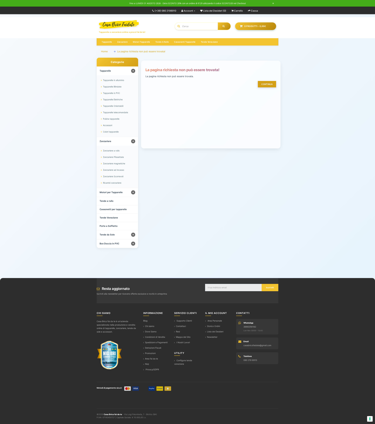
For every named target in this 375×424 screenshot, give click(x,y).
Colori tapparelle (111, 131)
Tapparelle (107, 42)
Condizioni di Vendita (155, 337)
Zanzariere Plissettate (113, 157)
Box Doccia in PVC (109, 243)
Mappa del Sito (183, 337)
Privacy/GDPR (152, 369)
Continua (267, 84)
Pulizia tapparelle (111, 119)
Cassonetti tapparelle (185, 42)
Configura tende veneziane (183, 362)
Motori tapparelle (141, 42)
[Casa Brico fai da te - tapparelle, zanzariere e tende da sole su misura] (134, 24)
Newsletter (212, 337)
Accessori (107, 125)
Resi (178, 331)
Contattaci (181, 326)
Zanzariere (122, 42)
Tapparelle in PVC (111, 93)
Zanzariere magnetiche (114, 163)
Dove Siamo (150, 331)
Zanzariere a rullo (111, 150)
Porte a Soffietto (108, 226)
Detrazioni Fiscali (153, 348)
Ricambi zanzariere (112, 183)
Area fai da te (151, 358)
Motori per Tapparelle (111, 192)
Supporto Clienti (184, 320)
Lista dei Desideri (215, 331)
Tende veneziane (209, 42)
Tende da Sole (107, 234)
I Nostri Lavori (183, 342)
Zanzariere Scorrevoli (113, 176)
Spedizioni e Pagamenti (156, 342)
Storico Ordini (213, 326)
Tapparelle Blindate (112, 86)
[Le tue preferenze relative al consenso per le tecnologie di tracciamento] (370, 419)
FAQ (147, 364)
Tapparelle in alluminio (113, 80)
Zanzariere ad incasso (113, 170)
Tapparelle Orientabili (113, 106)
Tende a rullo (162, 42)
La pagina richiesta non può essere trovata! (141, 51)
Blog (145, 320)
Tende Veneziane (109, 217)
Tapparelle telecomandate (115, 112)
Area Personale (214, 320)
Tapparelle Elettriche (113, 99)
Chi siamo (149, 326)
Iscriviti (270, 287)
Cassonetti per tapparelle (113, 209)
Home (104, 51)
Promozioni (150, 353)
